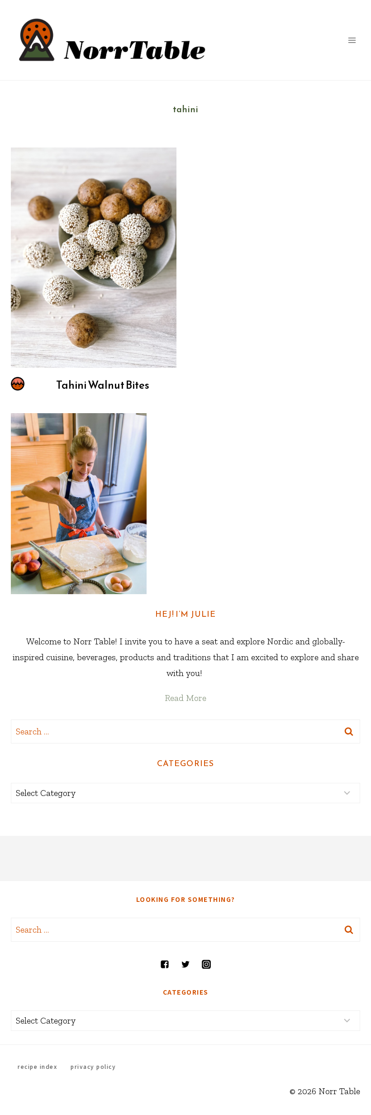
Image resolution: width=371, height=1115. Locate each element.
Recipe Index (37, 1066)
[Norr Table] (112, 40)
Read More (185, 697)
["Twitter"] (185, 964)
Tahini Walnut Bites (102, 385)
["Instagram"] (206, 964)
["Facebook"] (165, 964)
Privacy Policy (93, 1066)
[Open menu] (351, 40)
